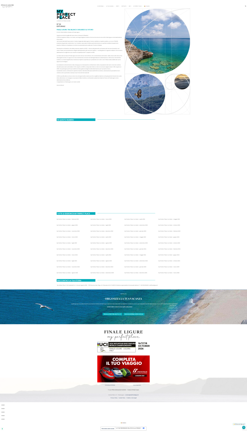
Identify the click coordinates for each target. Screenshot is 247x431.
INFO (130, 6)
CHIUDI (3, 414)
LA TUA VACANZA (109, 6)
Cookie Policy (122, 407)
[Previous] (57, 208)
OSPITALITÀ (123, 6)
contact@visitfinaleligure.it (132, 404)
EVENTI (117, 6)
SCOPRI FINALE (100, 6)
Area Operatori (137, 394)
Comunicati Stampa (110, 394)
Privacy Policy (114, 407)
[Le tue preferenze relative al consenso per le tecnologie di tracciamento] (2, 429)
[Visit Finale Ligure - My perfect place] (7, 6)
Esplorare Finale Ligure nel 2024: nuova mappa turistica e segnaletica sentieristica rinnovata (86, 201)
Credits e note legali (131, 407)
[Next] (60, 208)
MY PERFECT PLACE (137, 6)
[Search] (245, 6)
